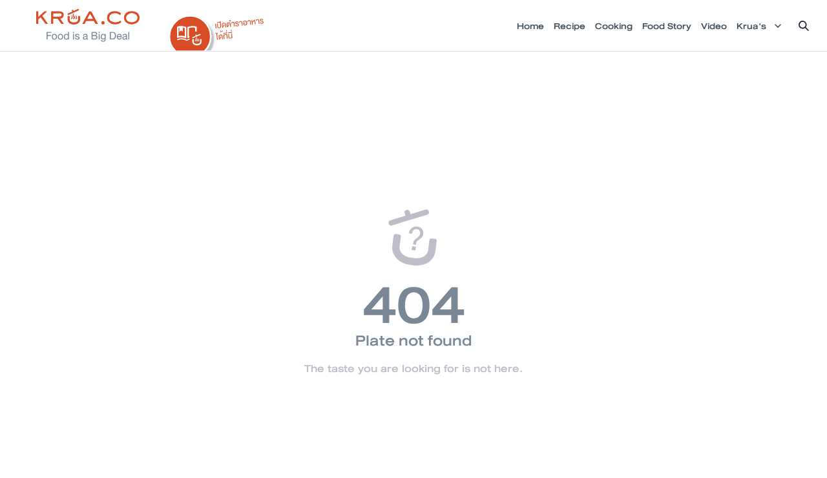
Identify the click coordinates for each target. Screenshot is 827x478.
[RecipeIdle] (217, 30)
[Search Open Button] (804, 26)
